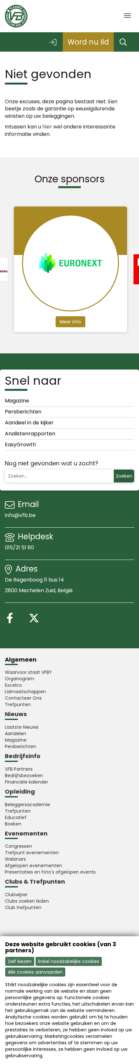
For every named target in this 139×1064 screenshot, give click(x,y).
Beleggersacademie (27, 804)
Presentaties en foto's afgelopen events (50, 872)
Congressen (18, 846)
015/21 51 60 (20, 547)
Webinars (15, 859)
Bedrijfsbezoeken (24, 775)
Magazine (17, 400)
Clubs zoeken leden (27, 901)
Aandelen (15, 733)
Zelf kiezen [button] (20, 961)
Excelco (13, 685)
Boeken (13, 824)
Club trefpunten (23, 907)
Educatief (16, 817)
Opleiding (20, 791)
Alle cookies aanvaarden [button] (35, 972)
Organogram (19, 678)
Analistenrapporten (30, 433)
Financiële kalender (26, 782)
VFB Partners (19, 769)
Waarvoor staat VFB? (28, 672)
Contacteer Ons (23, 698)
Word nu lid (88, 42)
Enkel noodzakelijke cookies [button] (68, 961)
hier (47, 126)
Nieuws (16, 714)
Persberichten (23, 411)
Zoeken (124, 476)
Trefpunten (18, 704)
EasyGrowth (20, 444)
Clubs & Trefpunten (35, 881)
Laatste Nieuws (21, 727)
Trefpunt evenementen (32, 852)
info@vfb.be (20, 515)
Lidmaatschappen (25, 691)
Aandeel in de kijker (29, 422)
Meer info (70, 322)
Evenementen (26, 833)
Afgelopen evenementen (33, 865)
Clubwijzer (16, 894)
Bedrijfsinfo (22, 756)
